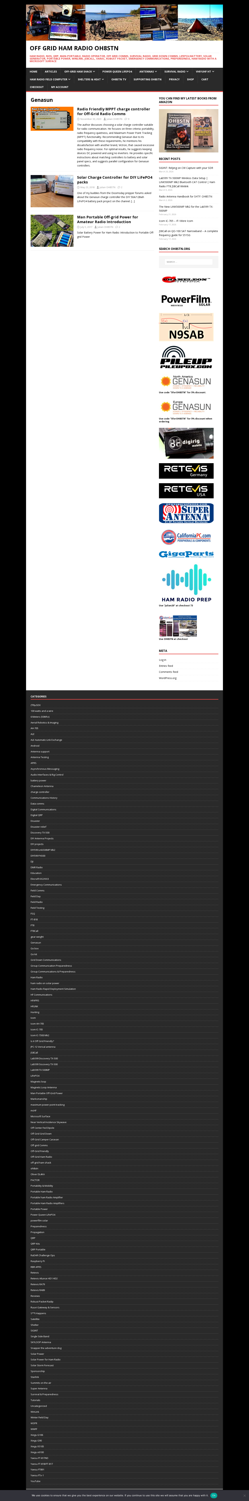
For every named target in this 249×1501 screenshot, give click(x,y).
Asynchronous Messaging (45, 768)
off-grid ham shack (41, 1162)
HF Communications (41, 994)
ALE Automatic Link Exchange (46, 739)
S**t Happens (38, 1313)
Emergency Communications (46, 884)
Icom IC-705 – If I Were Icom (176, 221)
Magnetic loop (38, 1081)
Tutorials (35, 1400)
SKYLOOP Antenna (41, 1342)
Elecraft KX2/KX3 (40, 878)
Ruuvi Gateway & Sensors (45, 1307)
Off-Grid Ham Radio (41, 1156)
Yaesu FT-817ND (39, 1458)
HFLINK (34, 1006)
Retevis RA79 (38, 1284)
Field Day (36, 896)
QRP (33, 1238)
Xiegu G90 (36, 1440)
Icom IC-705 (37, 1029)
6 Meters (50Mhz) (40, 716)
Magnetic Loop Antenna (44, 1087)
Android (35, 745)
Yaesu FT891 (37, 1469)
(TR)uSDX (36, 705)
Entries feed (166, 666)
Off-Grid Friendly (40, 1151)
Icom (33, 1017)
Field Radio (37, 902)
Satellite (35, 1319)
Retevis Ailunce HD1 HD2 (44, 1278)
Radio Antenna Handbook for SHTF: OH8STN (185, 196)
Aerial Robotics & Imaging (44, 722)
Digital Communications (43, 809)
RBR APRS (36, 1267)
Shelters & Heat (89, 79)
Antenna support (40, 751)
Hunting (35, 1012)
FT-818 (34, 919)
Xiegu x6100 (37, 1452)
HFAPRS (35, 1000)
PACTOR (35, 1180)
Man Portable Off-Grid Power (47, 1093)
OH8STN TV (118, 79)
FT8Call (34, 931)
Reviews (35, 1296)
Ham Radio (37, 977)
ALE (32, 734)
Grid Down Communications (46, 960)
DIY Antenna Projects (42, 838)
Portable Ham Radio (42, 1191)
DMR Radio (37, 867)
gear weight (37, 936)
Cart (204, 79)
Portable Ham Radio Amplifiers (47, 1203)
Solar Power (37, 1353)
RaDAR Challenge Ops (43, 1255)
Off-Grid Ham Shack (78, 71)
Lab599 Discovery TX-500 (44, 1058)
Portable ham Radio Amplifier (47, 1197)
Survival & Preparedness (44, 1394)
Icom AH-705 (37, 1023)
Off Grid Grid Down (41, 1133)
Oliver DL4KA (38, 1174)
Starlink (35, 1377)
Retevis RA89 (38, 1290)
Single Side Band (40, 1336)
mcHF (33, 1110)
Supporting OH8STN (148, 79)
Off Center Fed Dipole (42, 1127)
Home (33, 71)
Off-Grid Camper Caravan (45, 1139)
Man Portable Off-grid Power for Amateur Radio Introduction (107, 219)
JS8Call (34, 1052)
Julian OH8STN (114, 119)
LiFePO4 (35, 1075)
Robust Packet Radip (42, 1301)
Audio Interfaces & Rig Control (47, 774)
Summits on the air (41, 1382)
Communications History (44, 797)
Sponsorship (38, 1371)
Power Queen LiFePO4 (117, 71)
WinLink (35, 1411)
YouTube (35, 1481)
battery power (38, 780)
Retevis (35, 1272)
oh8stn (34, 1168)
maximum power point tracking (48, 1104)
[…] (133, 201)
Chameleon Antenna (42, 786)
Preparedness (39, 1226)
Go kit (34, 954)
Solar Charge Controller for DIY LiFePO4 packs (114, 180)
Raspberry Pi (38, 1261)
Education (36, 873)
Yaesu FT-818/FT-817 (42, 1463)
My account (60, 87)
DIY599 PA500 (38, 855)
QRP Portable (38, 1249)
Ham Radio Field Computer (48, 79)
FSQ (33, 913)
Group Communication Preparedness (51, 965)
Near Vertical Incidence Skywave (49, 1122)
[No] (244, 1495)
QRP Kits (35, 1243)
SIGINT (34, 1330)
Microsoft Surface (40, 1116)
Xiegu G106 (37, 1435)
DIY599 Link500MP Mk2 (43, 849)
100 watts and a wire (42, 711)
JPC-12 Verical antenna (43, 1046)
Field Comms (37, 890)
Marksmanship (39, 1098)
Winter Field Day (39, 1417)
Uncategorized (39, 1406)
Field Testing (37, 907)
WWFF (34, 1429)
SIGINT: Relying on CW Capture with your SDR (186, 168)
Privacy (174, 79)
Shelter (35, 1325)
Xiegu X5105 (37, 1446)
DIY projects (37, 844)
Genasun (36, 942)
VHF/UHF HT (203, 71)
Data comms (37, 803)
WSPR (34, 1423)
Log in (162, 660)
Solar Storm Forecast (42, 1365)
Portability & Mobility (42, 1185)
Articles (51, 71)
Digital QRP (37, 815)
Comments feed (168, 672)
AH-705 (34, 728)
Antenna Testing (40, 757)
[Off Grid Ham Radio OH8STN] (124, 38)
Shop (190, 79)
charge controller (40, 792)
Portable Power (39, 1209)
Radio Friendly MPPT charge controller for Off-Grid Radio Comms (113, 111)
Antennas (146, 71)
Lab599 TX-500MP (40, 1070)
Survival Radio (174, 71)
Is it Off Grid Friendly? (42, 1041)
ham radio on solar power (45, 983)
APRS (33, 763)
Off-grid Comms (39, 1145)
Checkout (37, 87)
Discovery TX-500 (40, 832)
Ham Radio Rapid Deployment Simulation (53, 988)
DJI (32, 861)
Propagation (37, 1232)
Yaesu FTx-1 (37, 1475)
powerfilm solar (39, 1220)
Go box (35, 948)
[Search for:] (188, 262)
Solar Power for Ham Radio (46, 1359)
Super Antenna (39, 1388)
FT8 (32, 925)
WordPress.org (167, 678)
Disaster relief (38, 826)
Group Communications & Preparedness (53, 971)
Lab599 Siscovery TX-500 (44, 1064)
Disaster (35, 821)
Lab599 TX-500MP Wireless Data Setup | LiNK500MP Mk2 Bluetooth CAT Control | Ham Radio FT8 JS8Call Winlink (187, 182)
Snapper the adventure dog (46, 1348)
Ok (213, 1495)
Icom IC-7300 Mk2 (40, 1035)
